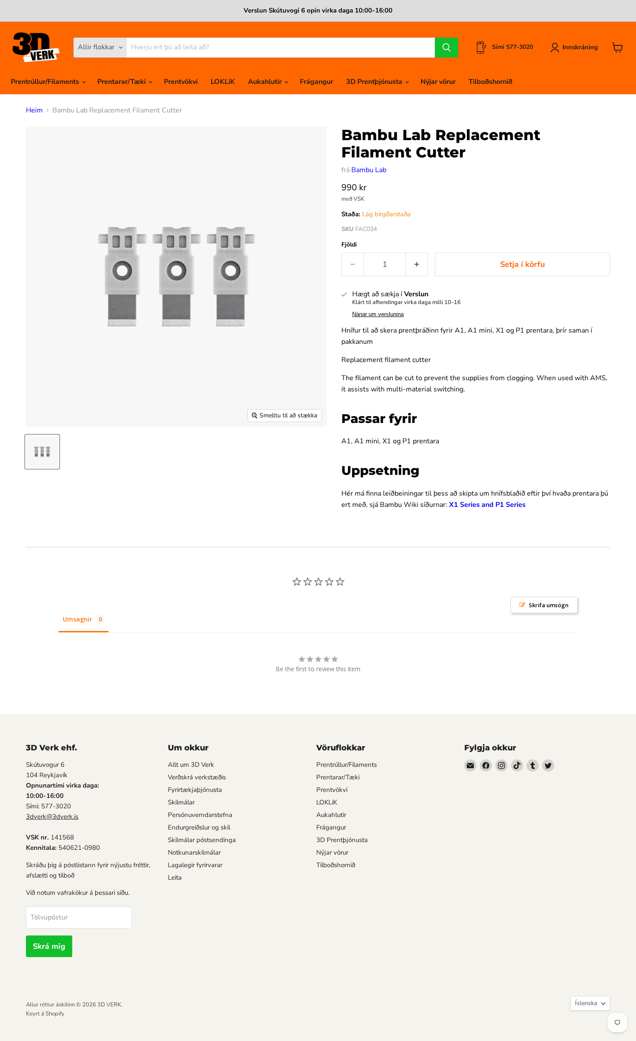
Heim (34, 110)
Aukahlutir (265, 81)
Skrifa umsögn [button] (549, 605)
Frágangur (316, 81)
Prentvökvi (181, 81)
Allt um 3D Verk (191, 764)
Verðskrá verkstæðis (197, 777)
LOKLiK (223, 81)
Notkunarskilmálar (194, 852)
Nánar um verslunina (378, 314)
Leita (175, 877)
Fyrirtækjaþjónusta (195, 789)
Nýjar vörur (438, 81)
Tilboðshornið (490, 81)
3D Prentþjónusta (375, 81)
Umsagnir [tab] (77, 619)
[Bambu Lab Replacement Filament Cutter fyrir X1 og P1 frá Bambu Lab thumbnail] (42, 452)
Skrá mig (49, 946)
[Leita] (446, 48)
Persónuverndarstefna (200, 814)
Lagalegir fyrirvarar (195, 865)
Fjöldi (349, 244)
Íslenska (586, 1003)
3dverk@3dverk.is (52, 816)
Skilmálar (181, 802)
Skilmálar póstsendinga (202, 840)
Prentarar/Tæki (122, 81)
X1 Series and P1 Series (487, 504)
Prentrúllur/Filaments (46, 81)
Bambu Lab (368, 170)
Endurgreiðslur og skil (199, 827)
